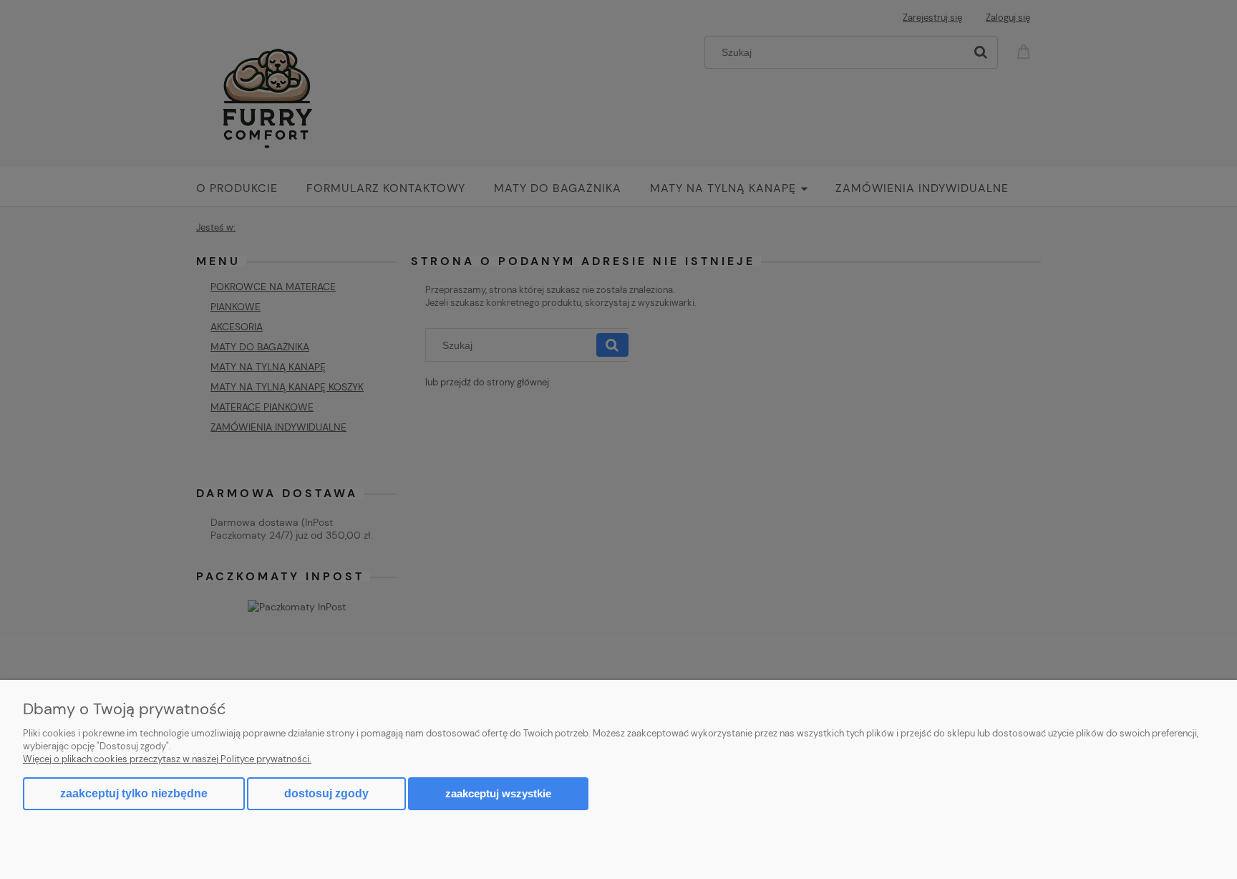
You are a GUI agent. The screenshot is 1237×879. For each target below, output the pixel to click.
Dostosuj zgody (326, 793)
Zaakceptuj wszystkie (498, 793)
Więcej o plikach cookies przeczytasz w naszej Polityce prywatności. (167, 759)
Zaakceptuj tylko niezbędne (134, 793)
